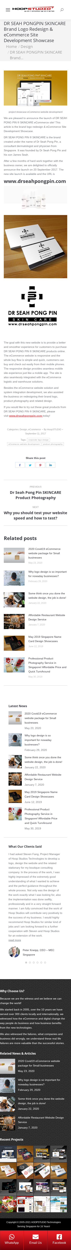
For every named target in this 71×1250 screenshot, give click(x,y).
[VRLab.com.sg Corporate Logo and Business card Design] (42, 1170)
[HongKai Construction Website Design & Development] (8, 1154)
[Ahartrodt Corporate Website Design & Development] (25, 1204)
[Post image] (14, 555)
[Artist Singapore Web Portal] (42, 1187)
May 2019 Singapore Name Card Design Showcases (44, 639)
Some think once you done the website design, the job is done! (47, 595)
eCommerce (34, 429)
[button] (26, 962)
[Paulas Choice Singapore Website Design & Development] (42, 1204)
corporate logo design (38, 440)
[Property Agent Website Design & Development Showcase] (42, 1154)
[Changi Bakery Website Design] (58, 1187)
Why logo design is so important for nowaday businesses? (47, 574)
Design (23, 429)
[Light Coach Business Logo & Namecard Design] (8, 1170)
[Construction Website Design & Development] (25, 1187)
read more (15, 940)
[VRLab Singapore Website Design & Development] (8, 1187)
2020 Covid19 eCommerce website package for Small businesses (44, 553)
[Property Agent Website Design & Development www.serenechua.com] (58, 1154)
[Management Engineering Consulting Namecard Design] (58, 1170)
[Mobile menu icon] (8, 10)
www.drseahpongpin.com (35, 181)
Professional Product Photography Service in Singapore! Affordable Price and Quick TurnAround (47, 665)
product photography (53, 444)
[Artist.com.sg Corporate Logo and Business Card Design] (25, 1154)
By (52, 429)
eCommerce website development (24, 444)
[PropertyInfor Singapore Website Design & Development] (58, 1204)
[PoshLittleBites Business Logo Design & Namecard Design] (25, 1170)
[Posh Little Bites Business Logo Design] (8, 1204)
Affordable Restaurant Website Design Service (46, 617)
